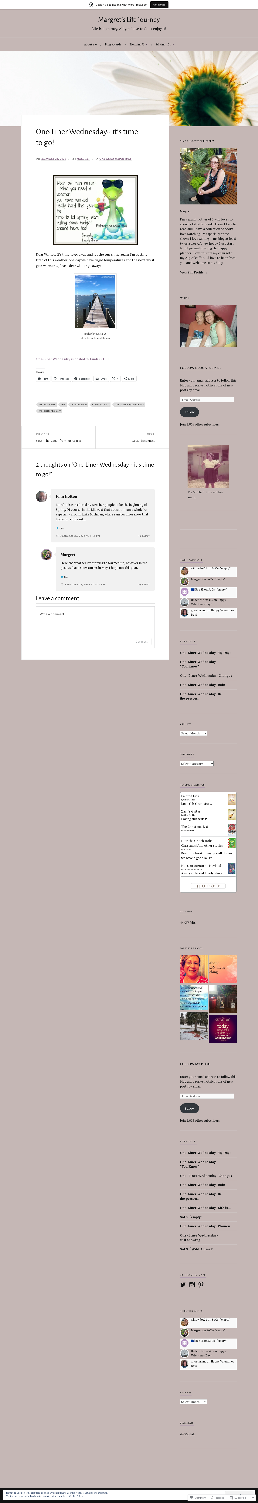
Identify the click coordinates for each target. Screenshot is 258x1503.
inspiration (79, 404)
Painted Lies (190, 796)
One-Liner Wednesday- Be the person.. (201, 696)
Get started (159, 4)
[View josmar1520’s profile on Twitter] (183, 1285)
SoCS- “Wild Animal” (196, 1249)
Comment (142, 641)
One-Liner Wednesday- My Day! (205, 653)
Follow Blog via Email (201, 367)
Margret (83, 158)
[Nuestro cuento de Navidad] (232, 872)
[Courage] (223, 999)
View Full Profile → (194, 272)
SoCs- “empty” (221, 568)
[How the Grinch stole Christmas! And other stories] (232, 847)
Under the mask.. (202, 600)
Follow (189, 412)
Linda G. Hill (100, 404)
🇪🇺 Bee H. (197, 589)
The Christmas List (194, 826)
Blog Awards (113, 44)
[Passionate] (223, 969)
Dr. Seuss (187, 849)
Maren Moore (188, 830)
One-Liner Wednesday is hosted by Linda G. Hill (72, 359)
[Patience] (194, 1026)
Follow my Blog (195, 1064)
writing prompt (50, 410)
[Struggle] (223, 1029)
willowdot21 (199, 568)
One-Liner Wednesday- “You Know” (198, 664)
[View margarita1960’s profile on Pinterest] (201, 1285)
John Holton (66, 496)
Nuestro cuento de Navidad (201, 865)
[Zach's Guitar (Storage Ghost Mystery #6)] (232, 818)
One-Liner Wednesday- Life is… (205, 1208)
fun (63, 404)
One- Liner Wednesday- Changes (206, 675)
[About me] (194, 969)
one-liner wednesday (115, 158)
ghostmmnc (198, 610)
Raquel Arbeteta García (192, 869)
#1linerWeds (47, 404)
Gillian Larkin (189, 800)
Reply (146, 535)
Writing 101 (163, 44)
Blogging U (137, 44)
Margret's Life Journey (129, 19)
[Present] (194, 998)
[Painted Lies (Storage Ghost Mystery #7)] (232, 803)
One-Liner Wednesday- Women (205, 1226)
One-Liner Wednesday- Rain (202, 685)
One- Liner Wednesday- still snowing (199, 1237)
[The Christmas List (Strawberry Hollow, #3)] (232, 834)
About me (90, 44)
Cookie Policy (76, 1496)
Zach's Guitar (190, 811)
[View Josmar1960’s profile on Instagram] (192, 1285)
